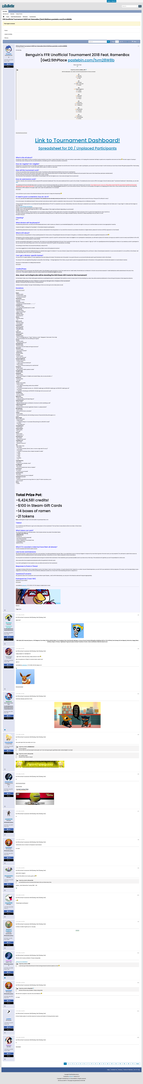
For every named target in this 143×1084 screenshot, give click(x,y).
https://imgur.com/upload (26, 206)
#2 (138, 615)
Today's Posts (19, 14)
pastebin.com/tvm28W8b (91, 60)
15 (120, 1063)
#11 (138, 921)
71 (132, 1063)
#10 (138, 895)
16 (124, 1063)
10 (99, 1063)
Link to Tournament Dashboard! (77, 140)
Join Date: (6, 59)
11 (103, 1063)
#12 (138, 952)
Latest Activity (8, 34)
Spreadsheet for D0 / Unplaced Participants (77, 148)
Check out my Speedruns (21, 961)
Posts (6, 30)
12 (107, 1063)
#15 (138, 1037)
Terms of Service (128, 1069)
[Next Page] (127, 41)
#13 (138, 982)
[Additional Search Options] (137, 6)
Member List (6, 14)
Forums (5, 11)
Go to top (137, 1069)
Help (108, 1069)
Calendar (12, 14)
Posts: (5, 61)
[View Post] (86, 69)
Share (9, 64)
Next (137, 1063)
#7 (138, 811)
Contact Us (114, 1069)
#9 (138, 868)
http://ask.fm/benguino (23, 588)
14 (116, 1063)
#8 (138, 839)
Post (9, 66)
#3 (138, 648)
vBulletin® (71, 1076)
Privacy (120, 1069)
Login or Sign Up (111, 1)
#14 (138, 1011)
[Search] (140, 6)
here (17, 182)
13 (111, 1063)
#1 (138, 46)
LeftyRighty (24, 665)
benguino (24, 585)
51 (128, 1063)
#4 (138, 693)
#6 (138, 774)
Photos (6, 38)
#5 (138, 734)
